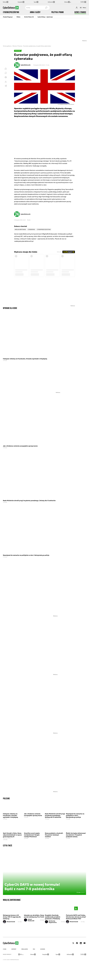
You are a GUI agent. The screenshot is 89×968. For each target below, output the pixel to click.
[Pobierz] (6, 82)
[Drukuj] (6, 77)
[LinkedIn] (80, 943)
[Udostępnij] (6, 86)
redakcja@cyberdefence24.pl (23, 241)
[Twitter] (73, 943)
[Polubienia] (6, 69)
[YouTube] (84, 943)
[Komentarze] (6, 73)
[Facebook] (77, 943)
